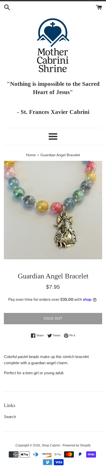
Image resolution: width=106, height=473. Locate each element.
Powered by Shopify (77, 445)
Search (10, 416)
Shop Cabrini (51, 445)
